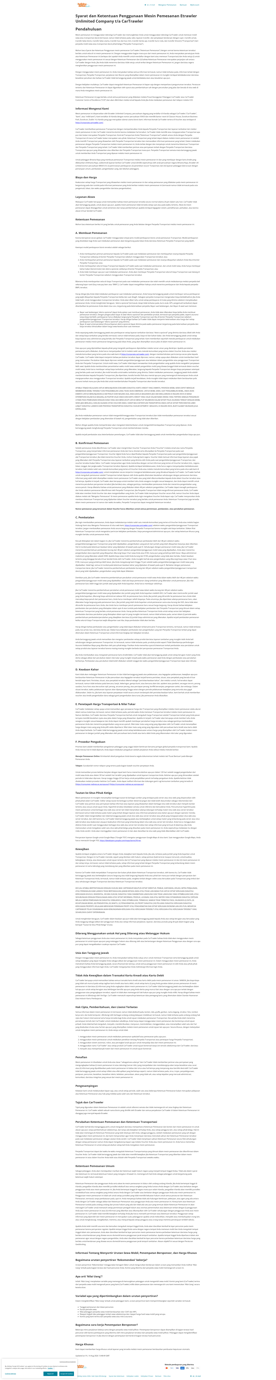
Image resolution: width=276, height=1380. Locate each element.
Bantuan (183, 5)
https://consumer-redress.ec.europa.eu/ (126, 784)
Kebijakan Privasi (147, 1376)
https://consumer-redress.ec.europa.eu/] (92, 784)
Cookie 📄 (51, 1368)
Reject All (50, 1374)
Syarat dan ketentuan (116, 1376)
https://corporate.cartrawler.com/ (89, 122)
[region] (39, 1368)
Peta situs (167, 1376)
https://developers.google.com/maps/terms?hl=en (120, 840)
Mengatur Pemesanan (167, 5)
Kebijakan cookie (133, 1376)
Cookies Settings (10, 1374)
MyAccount (194, 5)
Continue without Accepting (68, 1362)
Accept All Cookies (66, 1374)
